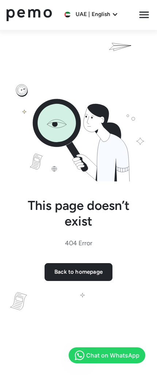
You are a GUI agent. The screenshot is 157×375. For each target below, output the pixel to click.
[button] (91, 14)
